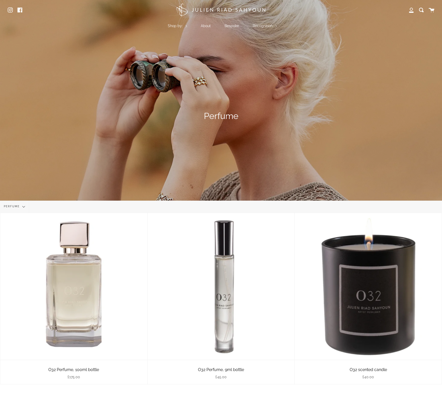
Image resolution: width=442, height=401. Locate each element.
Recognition (263, 26)
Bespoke (232, 26)
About (206, 26)
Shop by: (176, 26)
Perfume (12, 206)
